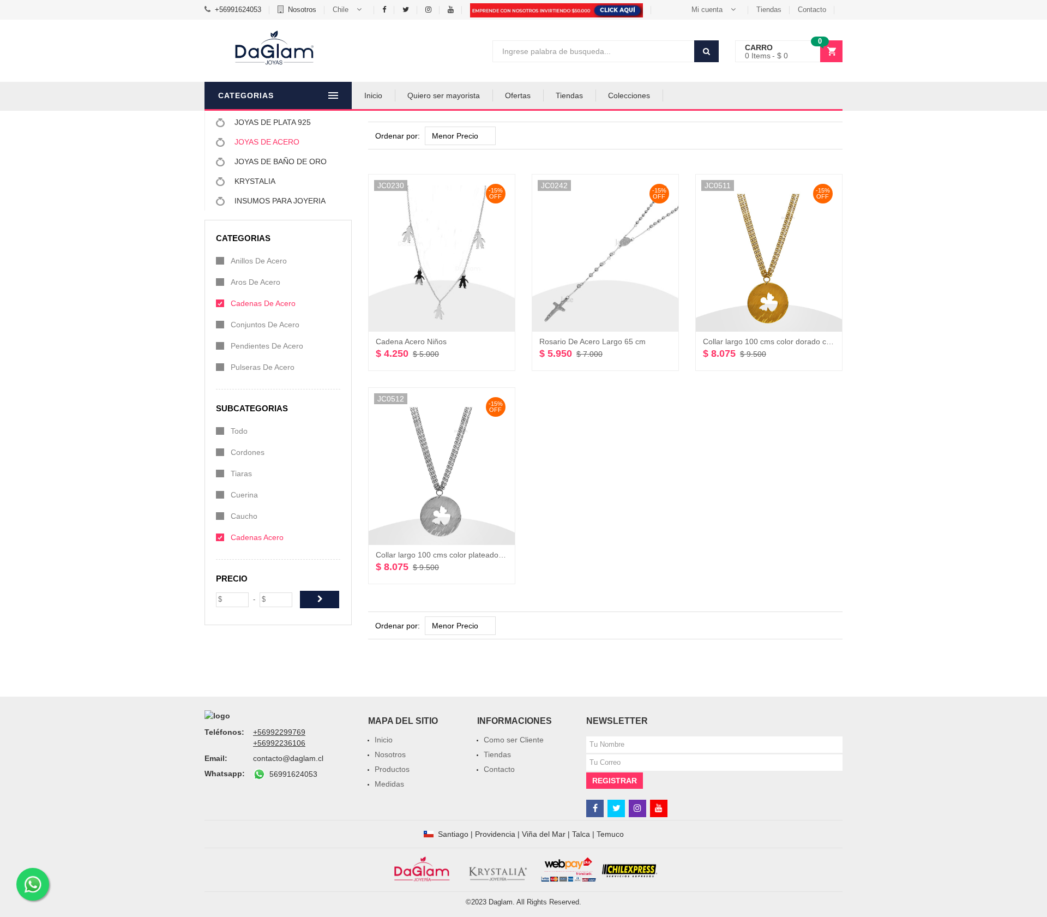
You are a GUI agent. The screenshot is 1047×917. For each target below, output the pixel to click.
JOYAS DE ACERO (265, 141)
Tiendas (768, 9)
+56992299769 (279, 732)
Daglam (501, 902)
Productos (392, 769)
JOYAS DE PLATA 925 (271, 122)
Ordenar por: (397, 135)
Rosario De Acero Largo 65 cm (592, 341)
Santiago (453, 834)
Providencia (495, 834)
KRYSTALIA (253, 181)
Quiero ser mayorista (443, 95)
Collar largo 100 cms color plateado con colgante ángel (471, 554)
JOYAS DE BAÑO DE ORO (279, 161)
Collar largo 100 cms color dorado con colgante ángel (795, 341)
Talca (581, 834)
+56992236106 (279, 743)
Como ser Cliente (514, 739)
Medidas (389, 784)
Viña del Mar (543, 834)
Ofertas (518, 95)
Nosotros (302, 9)
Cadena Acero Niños (411, 341)
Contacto (812, 9)
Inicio (373, 95)
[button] (349, 10)
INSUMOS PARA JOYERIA (279, 200)
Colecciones (629, 95)
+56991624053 (238, 9)
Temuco (610, 834)
